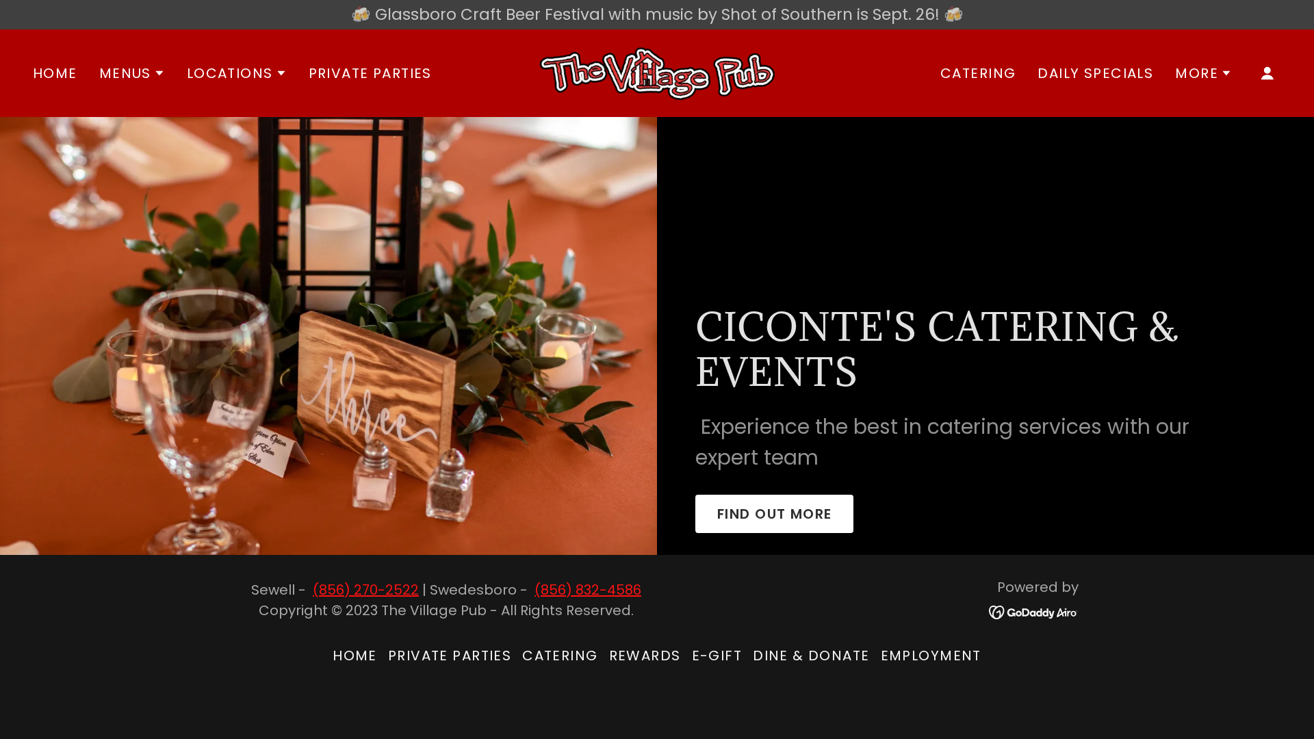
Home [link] (55, 73)
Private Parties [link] (370, 73)
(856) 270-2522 (366, 589)
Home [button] (355, 655)
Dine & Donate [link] (811, 655)
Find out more (774, 513)
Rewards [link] (645, 655)
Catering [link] (978, 73)
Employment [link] (931, 655)
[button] (132, 73)
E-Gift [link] (717, 655)
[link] (657, 72)
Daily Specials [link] (1095, 73)
